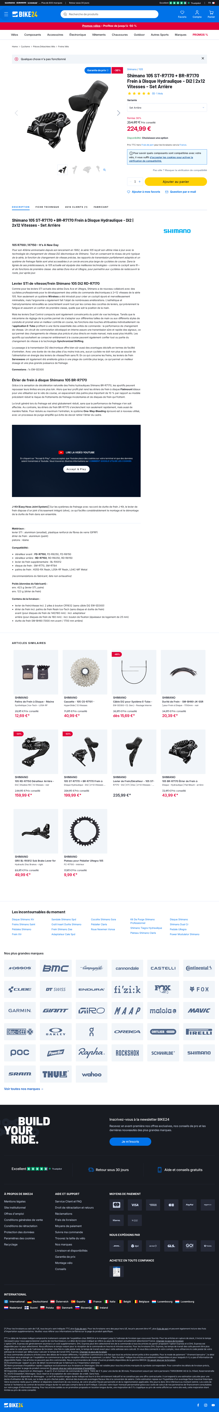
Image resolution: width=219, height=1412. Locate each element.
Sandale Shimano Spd (63, 919)
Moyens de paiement (68, 1226)
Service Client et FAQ (68, 1201)
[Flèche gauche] (66, 672)
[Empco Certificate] (117, 1271)
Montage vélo (64, 1263)
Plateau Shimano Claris (143, 932)
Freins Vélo (63, 46)
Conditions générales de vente (23, 1220)
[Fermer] (203, 58)
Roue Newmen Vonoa (103, 929)
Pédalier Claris (99, 924)
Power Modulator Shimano (184, 934)
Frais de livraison (66, 1220)
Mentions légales (14, 1201)
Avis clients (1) (76, 207)
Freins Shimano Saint (23, 924)
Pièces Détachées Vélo (44, 46)
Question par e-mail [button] (183, 191)
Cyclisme (25, 46)
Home (15, 46)
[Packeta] (208, 1246)
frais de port (81, 1328)
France (182, 145)
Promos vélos (91, 25)
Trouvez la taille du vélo (70, 1238)
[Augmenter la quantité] (139, 182)
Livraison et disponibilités (71, 1250)
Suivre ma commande (69, 1232)
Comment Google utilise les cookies (110, 461)
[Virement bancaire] (135, 1220)
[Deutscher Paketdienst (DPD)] (135, 1246)
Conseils (60, 1269)
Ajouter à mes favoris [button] (146, 191)
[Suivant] (118, 113)
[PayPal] (190, 1205)
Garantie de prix (65, 1256)
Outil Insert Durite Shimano (66, 924)
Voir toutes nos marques (22, 1089)
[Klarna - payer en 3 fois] (117, 1220)
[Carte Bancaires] (171, 1205)
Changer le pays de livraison (170, 1341)
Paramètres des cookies (19, 1238)
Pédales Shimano (21, 929)
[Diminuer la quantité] (130, 182)
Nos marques (63, 1244)
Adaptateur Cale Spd (63, 934)
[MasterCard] (117, 1205)
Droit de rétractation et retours (74, 1207)
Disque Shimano (179, 919)
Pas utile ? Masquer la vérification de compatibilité (180, 170)
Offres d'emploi (14, 1213)
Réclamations (63, 1213)
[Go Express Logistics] (190, 1246)
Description (21, 207)
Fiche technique (47, 207)
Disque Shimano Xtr (23, 919)
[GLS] (171, 1246)
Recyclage (10, 1244)
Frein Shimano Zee (61, 929)
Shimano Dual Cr (179, 924)
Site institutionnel (15, 1207)
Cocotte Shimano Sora (103, 919)
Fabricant (101, 207)
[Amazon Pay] (208, 1205)
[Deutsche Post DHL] (117, 1246)
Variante (132, 100)
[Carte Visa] (135, 1205)
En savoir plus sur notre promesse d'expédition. (72, 1368)
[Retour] (16, 113)
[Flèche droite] (103, 672)
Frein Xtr (17, 934)
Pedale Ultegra (178, 929)
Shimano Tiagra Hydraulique (146, 927)
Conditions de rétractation (20, 1226)
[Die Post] (153, 1246)
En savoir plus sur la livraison (161, 1360)
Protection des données (19, 1232)
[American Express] (153, 1205)
